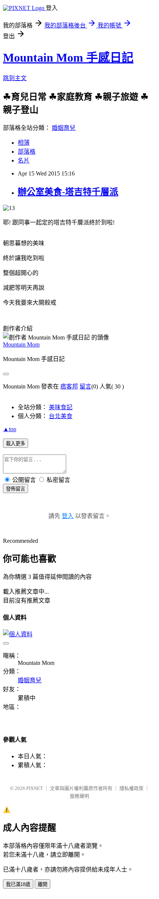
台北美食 (60, 416)
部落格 (26, 151)
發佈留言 (15, 489)
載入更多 (15, 443)
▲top (9, 429)
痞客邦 (69, 386)
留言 (85, 386)
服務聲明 (79, 796)
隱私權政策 (131, 788)
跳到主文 (15, 78)
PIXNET (34, 788)
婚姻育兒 (63, 128)
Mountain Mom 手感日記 (68, 57)
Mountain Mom (21, 344)
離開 (42, 884)
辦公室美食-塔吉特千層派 (68, 192)
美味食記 (60, 407)
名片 (24, 160)
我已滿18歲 (18, 884)
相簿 (24, 143)
